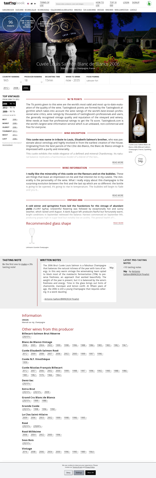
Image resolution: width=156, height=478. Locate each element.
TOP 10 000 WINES (89, 10)
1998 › (67, 345)
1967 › (125, 345)
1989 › (83, 451)
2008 (5, 111)
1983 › (108, 345)
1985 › (100, 345)
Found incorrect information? (12, 144)
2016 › (25, 451)
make (24, 264)
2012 (5, 107)
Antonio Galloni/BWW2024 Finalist (136, 273)
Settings (79, 473)
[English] (28, 4)
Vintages (100, 10)
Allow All (90, 473)
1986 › (92, 345)
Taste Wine (19, 10)
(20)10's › (26, 336)
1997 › (92, 353)
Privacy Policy (90, 467)
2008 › (16, 87)
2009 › (34, 353)
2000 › (75, 353)
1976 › (42, 375)
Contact (133, 10)
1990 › (108, 370)
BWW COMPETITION (121, 10)
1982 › (117, 345)
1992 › (100, 370)
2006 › (26, 87)
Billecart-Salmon (68, 68)
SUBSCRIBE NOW (8, 10)
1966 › (50, 375)
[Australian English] (32, 4)
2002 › (50, 345)
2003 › (42, 417)
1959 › (25, 362)
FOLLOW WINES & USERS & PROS (62, 10)
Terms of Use (77, 467)
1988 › (83, 345)
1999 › (59, 345)
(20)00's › (37, 426)
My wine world (43, 10)
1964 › (59, 375)
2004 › (42, 345)
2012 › (6, 87)
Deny (68, 473)
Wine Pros (78, 10)
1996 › (75, 345)
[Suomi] (35, 4)
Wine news (109, 10)
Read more (117, 162)
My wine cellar (30, 10)
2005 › (34, 345)
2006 (5, 103)
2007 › (50, 353)
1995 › (83, 417)
